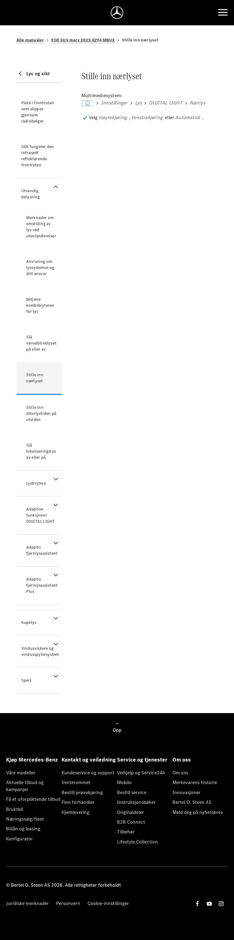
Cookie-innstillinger (108, 903)
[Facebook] (197, 903)
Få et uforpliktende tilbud (33, 799)
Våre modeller (20, 772)
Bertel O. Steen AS (191, 802)
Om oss (180, 772)
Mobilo (124, 782)
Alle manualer (30, 40)
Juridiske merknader (27, 903)
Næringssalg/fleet (25, 819)
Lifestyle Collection (137, 842)
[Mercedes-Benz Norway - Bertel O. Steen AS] (117, 12)
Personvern (68, 903)
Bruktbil (14, 809)
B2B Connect (131, 822)
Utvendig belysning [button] (30, 194)
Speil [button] (26, 680)
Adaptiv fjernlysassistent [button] (42, 550)
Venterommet (76, 782)
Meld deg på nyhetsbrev (197, 812)
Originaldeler (130, 812)
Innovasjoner (186, 792)
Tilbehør (126, 832)
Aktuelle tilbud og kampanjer (25, 785)
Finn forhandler (78, 802)
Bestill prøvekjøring (82, 792)
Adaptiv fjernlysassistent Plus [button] (42, 585)
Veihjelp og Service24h (141, 772)
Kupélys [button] (28, 622)
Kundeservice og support (88, 772)
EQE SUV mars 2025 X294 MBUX (82, 40)
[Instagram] (221, 903)
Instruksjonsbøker (136, 802)
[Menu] (223, 12)
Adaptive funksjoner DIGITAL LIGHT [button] (40, 515)
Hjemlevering (75, 812)
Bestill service (131, 792)
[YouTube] (209, 903)
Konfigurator (19, 839)
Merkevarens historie (194, 782)
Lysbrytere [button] (36, 483)
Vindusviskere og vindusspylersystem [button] (40, 651)
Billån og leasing (23, 828)
